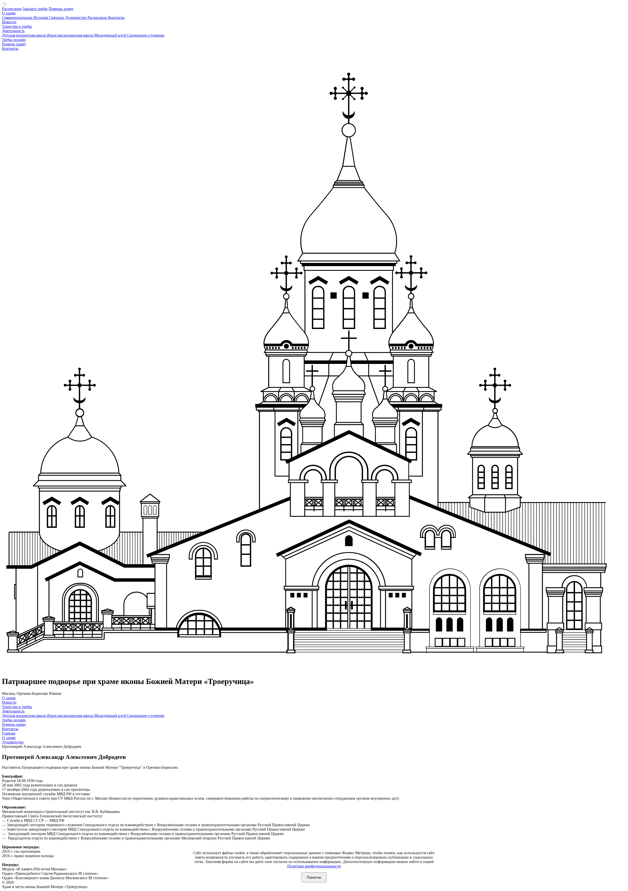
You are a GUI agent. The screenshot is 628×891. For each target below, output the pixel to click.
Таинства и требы (17, 26)
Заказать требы (35, 9)
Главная (8, 733)
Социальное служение (145, 35)
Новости (9, 22)
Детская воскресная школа (24, 35)
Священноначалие (18, 17)
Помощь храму (61, 9)
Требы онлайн (14, 40)
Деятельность (13, 31)
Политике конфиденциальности (314, 866)
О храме (9, 13)
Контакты (116, 17)
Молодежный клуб (110, 35)
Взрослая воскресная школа (70, 35)
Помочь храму (14, 44)
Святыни (57, 17)
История (41, 17)
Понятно (314, 877)
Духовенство (76, 17)
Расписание (12, 9)
